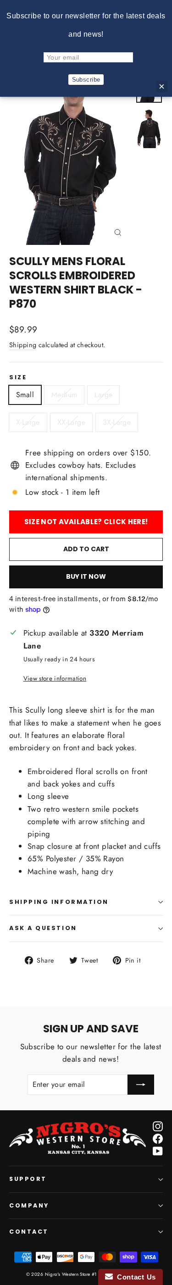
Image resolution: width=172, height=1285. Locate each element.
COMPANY (29, 1205)
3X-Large (117, 422)
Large (103, 394)
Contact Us (134, 1277)
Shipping (22, 344)
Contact (29, 1231)
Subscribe (86, 79)
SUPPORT (28, 1179)
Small (25, 394)
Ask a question (43, 928)
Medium (64, 394)
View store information (54, 678)
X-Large (28, 422)
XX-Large (71, 422)
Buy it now (86, 576)
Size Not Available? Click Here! (86, 521)
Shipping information (59, 902)
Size (18, 377)
